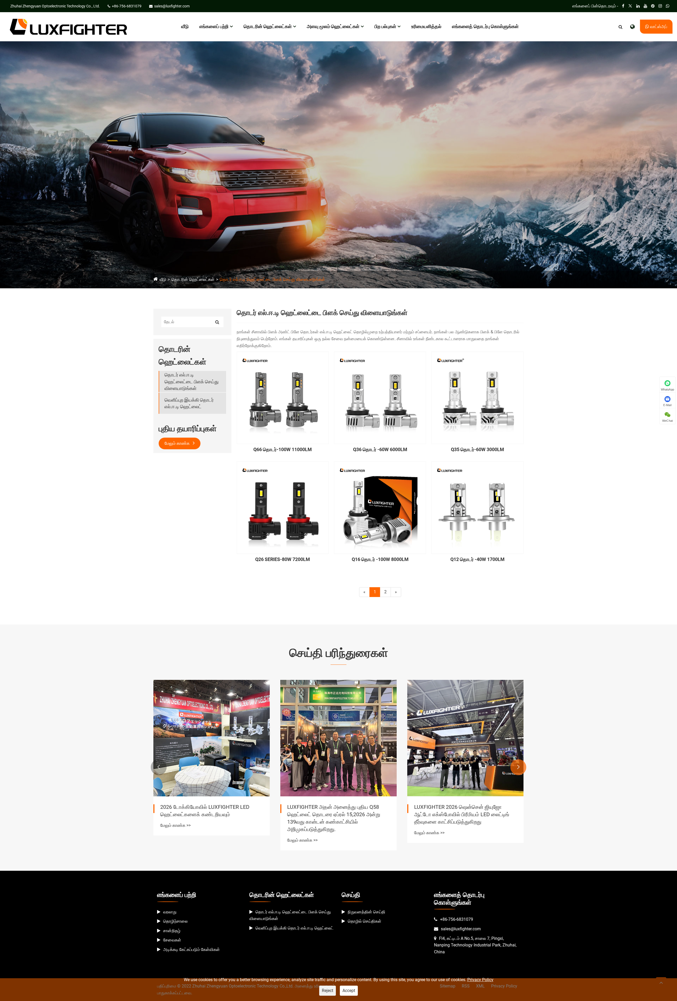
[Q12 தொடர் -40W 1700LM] (477, 507)
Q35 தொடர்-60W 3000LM (477, 449)
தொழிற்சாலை (175, 921)
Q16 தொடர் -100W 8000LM (380, 559)
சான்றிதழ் (171, 930)
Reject (327, 990)
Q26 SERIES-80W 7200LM (282, 559)
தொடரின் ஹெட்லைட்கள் (268, 26)
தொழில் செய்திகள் (364, 921)
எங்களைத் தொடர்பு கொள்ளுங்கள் (485, 26)
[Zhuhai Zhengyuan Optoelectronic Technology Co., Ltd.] (68, 26)
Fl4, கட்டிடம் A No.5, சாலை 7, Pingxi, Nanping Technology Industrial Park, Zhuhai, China (475, 945)
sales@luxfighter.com (461, 928)
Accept (348, 990)
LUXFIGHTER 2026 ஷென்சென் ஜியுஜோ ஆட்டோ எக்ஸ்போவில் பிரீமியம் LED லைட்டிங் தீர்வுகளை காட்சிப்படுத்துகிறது (334, 814)
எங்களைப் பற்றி (213, 26)
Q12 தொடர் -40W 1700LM (477, 559)
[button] (159, 767)
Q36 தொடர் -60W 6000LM (380, 449)
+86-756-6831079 (456, 919)
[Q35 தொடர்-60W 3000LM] (477, 398)
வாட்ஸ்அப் (658, 26)
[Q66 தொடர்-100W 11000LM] (283, 398)
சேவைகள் (172, 939)
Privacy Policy (480, 979)
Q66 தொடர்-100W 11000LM (282, 449)
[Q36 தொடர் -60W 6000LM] (380, 398)
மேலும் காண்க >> (175, 840)
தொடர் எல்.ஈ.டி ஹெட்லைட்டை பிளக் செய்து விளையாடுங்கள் (272, 279)
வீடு (185, 26)
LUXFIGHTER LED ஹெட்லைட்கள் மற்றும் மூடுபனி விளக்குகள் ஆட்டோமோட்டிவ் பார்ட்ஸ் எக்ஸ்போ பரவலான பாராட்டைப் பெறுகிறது (463, 814)
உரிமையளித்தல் (426, 26)
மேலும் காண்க (177, 443)
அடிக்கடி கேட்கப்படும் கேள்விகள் (191, 949)
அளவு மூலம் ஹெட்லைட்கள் (333, 26)
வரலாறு (169, 911)
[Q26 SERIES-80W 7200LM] (283, 507)
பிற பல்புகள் (385, 26)
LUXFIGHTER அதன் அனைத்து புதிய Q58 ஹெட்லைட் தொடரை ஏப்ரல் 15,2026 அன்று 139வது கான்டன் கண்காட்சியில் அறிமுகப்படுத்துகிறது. (206, 818)
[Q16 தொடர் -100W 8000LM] (380, 507)
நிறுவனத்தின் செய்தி (366, 911)
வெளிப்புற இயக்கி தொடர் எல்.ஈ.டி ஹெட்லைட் (189, 403)
